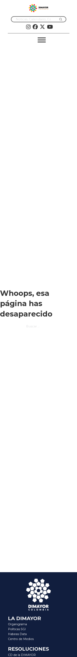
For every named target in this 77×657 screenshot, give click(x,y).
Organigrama (17, 624)
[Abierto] (42, 39)
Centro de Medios (21, 639)
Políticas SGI (17, 629)
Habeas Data (17, 634)
